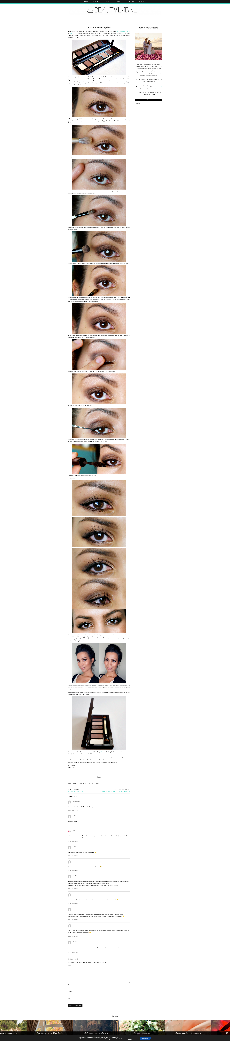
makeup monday (94, 783)
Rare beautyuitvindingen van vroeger (116, 790)
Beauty (106, 1)
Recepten (142, 1)
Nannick (75, 861)
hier (71, 33)
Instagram (155, 88)
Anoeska (75, 846)
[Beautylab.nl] (115, 9)
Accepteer (145, 1038)
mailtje (160, 87)
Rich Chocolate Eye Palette (123, 31)
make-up (85, 783)
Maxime (75, 941)
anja (74, 830)
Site (69, 998)
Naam (70, 985)
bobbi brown (72, 783)
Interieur (130, 1)
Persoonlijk (118, 1)
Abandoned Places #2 (75, 790)
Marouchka (76, 801)
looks (80, 783)
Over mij (96, 1)
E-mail (70, 991)
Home (86, 1)
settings (130, 1039)
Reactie (70, 965)
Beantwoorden (73, 810)
